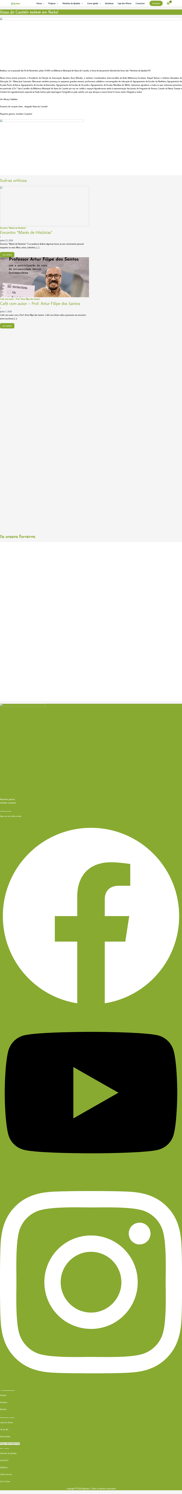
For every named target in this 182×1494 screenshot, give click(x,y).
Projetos (52, 3)
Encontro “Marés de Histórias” (26, 232)
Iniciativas (109, 3)
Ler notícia (7, 254)
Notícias (3, 1409)
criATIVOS (4, 1460)
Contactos (140, 3)
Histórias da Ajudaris (71, 3)
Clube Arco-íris (6, 1474)
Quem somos (7, 1389)
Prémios (3, 1395)
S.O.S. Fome (5, 1481)
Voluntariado (5, 1436)
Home (39, 3)
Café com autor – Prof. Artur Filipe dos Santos (40, 303)
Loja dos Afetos (124, 3)
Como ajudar (92, 3)
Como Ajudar (7, 1416)
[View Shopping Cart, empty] (168, 3)
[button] (43, 3)
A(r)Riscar (4, 1467)
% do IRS (4, 1429)
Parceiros (3, 1402)
